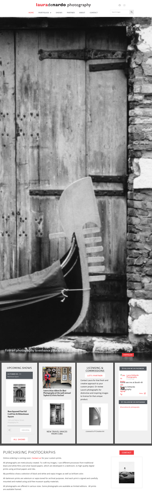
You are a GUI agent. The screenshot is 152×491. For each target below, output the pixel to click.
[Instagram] (124, 5)
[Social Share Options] (145, 393)
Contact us (36, 458)
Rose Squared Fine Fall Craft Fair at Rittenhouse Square (18, 414)
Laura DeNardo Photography (132, 376)
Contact (94, 13)
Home (31, 13)
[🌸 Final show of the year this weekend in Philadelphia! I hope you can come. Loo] (125, 425)
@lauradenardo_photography (129, 407)
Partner (71, 13)
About (82, 13)
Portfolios (43, 13)
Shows (59, 13)
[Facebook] (119, 5)
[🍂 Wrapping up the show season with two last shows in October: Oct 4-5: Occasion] (143, 425)
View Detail (26, 430)
